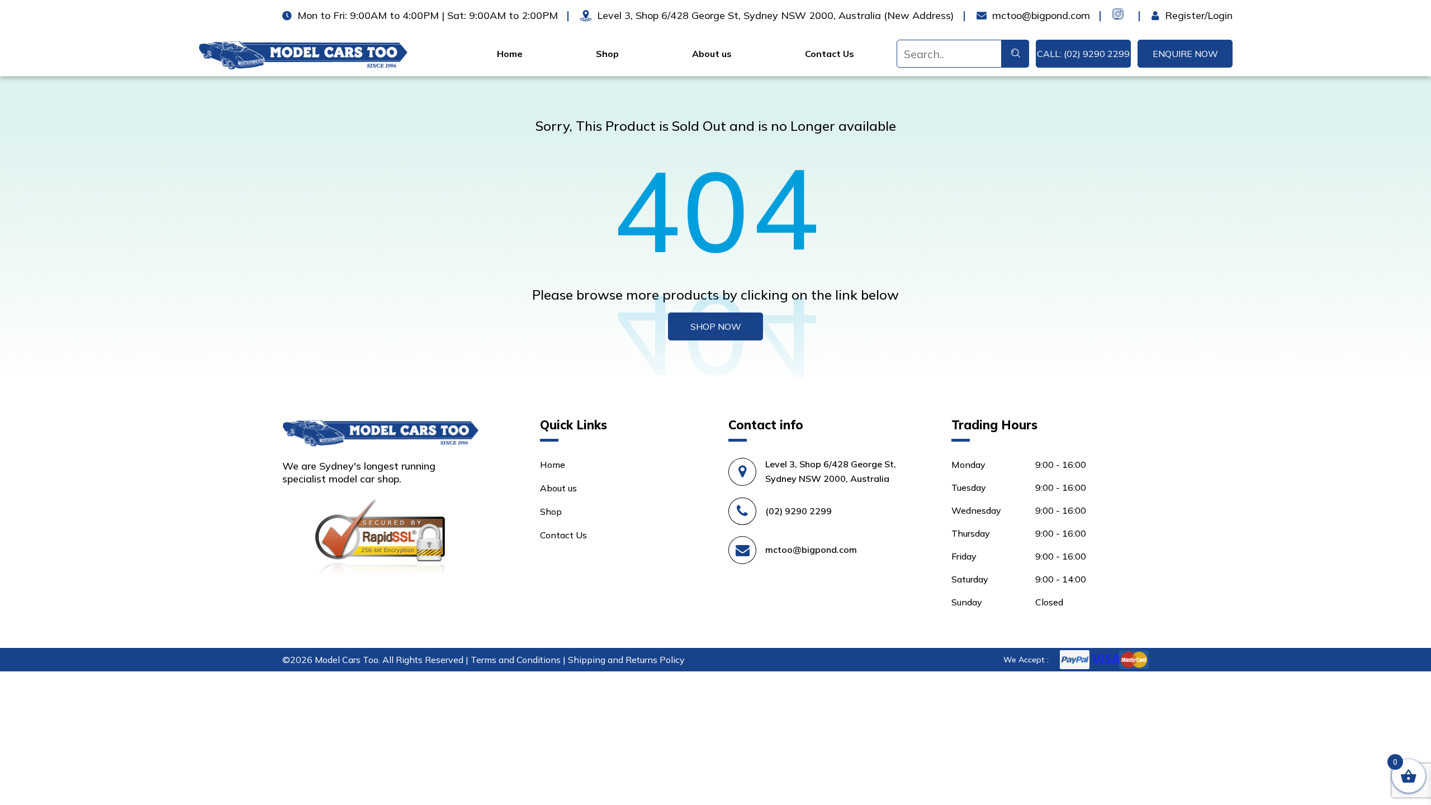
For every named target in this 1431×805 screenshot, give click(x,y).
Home (510, 54)
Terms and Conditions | (519, 659)
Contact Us (829, 54)
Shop (607, 54)
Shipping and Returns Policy (626, 659)
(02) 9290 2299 (798, 511)
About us (712, 54)
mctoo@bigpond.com (811, 549)
